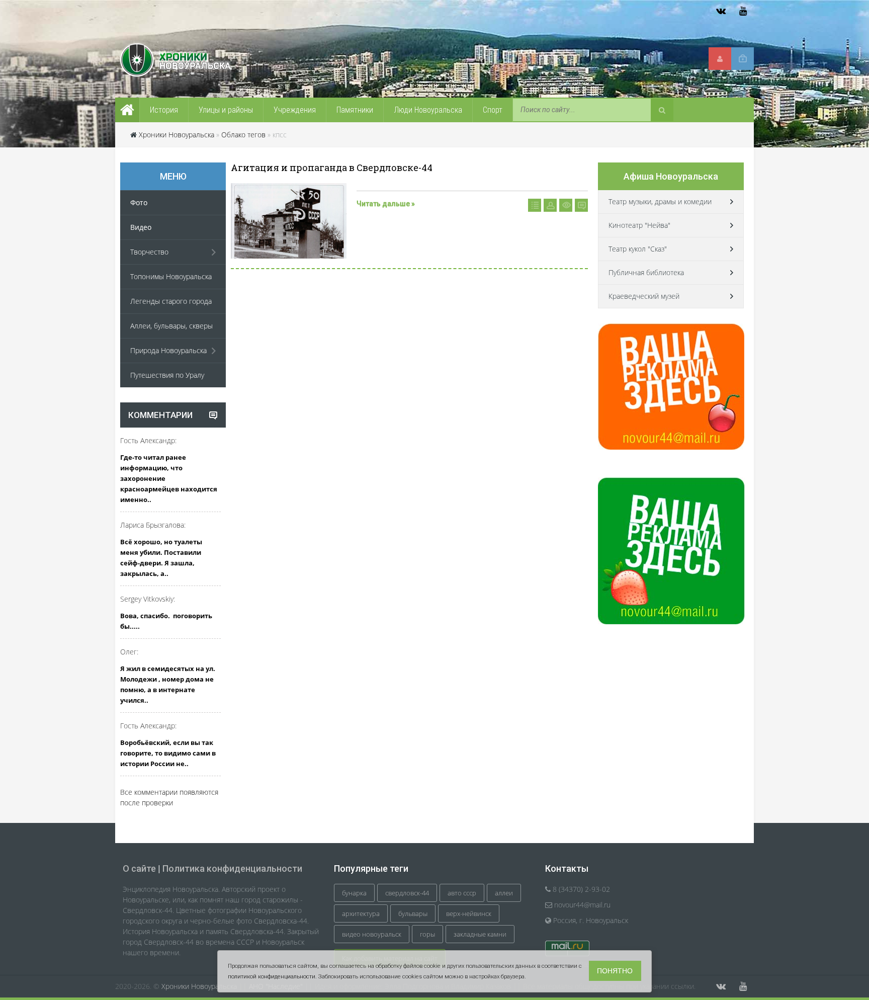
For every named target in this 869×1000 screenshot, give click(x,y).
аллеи (504, 892)
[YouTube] (743, 11)
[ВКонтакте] (721, 11)
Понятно (615, 971)
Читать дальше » (386, 204)
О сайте (139, 868)
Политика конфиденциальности (232, 868)
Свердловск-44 (407, 892)
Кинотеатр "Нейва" (639, 225)
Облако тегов (243, 134)
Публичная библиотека (646, 272)
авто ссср (462, 892)
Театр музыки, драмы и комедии (660, 201)
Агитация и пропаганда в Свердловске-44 (331, 167)
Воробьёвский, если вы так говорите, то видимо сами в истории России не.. (168, 753)
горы (427, 934)
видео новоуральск (371, 934)
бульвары (412, 913)
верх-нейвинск (468, 913)
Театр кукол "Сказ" (638, 249)
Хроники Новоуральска (176, 134)
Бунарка (354, 892)
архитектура (361, 913)
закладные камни (480, 934)
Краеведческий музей (644, 296)
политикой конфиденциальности (271, 976)
